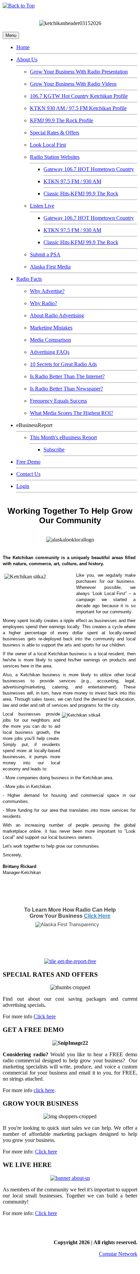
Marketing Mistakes (51, 328)
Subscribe (54, 449)
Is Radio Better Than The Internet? (67, 376)
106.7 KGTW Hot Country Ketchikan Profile (79, 96)
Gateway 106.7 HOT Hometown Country (88, 169)
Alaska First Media (50, 267)
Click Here (97, 916)
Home (23, 47)
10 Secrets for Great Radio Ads (63, 364)
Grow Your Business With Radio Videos (73, 84)
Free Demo (28, 462)
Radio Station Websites (55, 157)
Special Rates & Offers (54, 132)
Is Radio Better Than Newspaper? (66, 388)
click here (44, 1090)
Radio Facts (29, 279)
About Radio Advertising (57, 315)
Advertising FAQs (49, 352)
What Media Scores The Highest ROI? (71, 413)
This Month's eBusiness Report (63, 437)
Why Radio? (43, 303)
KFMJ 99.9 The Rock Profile (61, 120)
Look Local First (48, 145)
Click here (45, 1016)
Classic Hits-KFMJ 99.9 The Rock (80, 193)
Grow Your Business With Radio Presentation (79, 72)
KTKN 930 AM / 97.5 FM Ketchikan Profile (78, 108)
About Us (26, 59)
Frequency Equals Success (58, 401)
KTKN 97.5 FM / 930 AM (72, 181)
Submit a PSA (45, 254)
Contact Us (28, 474)
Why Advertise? (47, 291)
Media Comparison (50, 340)
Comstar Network (118, 1254)
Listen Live (42, 206)
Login (22, 486)
